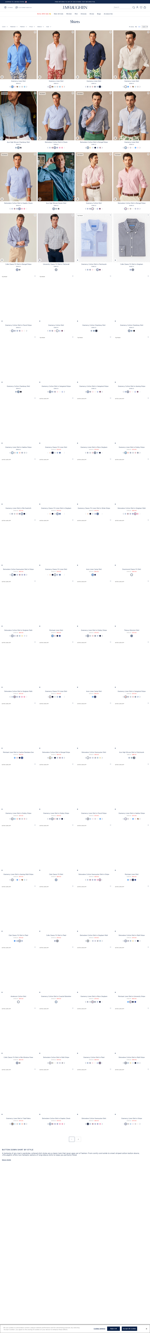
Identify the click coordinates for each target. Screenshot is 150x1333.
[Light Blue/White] (19, 87)
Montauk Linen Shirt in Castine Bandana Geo (18, 752)
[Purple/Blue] (128, 209)
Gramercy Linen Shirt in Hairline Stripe (18, 447)
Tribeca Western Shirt (131, 630)
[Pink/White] (128, 147)
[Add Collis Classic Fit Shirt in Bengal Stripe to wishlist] (35, 215)
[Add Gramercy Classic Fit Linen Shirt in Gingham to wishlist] (73, 459)
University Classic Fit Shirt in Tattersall (56, 264)
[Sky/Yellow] (90, 87)
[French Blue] (12, 87)
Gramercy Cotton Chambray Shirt (94, 325)
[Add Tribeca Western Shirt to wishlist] (148, 581)
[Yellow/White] (90, 147)
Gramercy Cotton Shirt (94, 203)
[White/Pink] (59, 147)
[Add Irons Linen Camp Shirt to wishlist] (110, 520)
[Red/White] (62, 87)
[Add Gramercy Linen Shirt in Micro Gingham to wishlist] (110, 398)
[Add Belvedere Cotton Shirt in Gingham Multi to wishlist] (148, 459)
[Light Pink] (50, 453)
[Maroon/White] (55, 636)
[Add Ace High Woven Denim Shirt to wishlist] (73, 154)
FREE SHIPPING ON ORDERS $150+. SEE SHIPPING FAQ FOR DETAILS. (75, 1)
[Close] (146, 1329)
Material (12, 26)
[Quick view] (2, 77)
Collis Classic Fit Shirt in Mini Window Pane (18, 1057)
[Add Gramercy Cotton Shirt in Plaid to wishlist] (110, 1008)
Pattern (22, 26)
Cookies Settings (99, 1328)
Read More (6, 1160)
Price (31, 26)
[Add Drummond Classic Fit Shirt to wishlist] (148, 520)
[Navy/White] (87, 87)
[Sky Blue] (125, 147)
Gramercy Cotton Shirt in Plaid (93, 1057)
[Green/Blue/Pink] (57, 941)
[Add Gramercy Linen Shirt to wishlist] (35, 32)
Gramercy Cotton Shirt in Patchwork (94, 264)
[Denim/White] (15, 331)
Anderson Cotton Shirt (18, 996)
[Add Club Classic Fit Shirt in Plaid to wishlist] (35, 886)
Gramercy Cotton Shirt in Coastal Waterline (56, 996)
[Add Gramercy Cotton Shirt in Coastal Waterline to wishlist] (73, 947)
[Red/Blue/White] (52, 147)
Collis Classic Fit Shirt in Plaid (56, 935)
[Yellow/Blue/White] (22, 941)
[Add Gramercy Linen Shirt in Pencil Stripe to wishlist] (110, 764)
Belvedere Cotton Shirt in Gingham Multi (132, 508)
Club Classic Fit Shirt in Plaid (18, 935)
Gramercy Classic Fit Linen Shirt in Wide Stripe (94, 508)
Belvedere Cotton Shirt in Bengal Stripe (94, 142)
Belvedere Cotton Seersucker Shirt (94, 752)
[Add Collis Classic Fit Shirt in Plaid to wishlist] (73, 886)
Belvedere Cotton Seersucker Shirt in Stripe (18, 569)
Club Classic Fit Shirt (56, 874)
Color (4, 26)
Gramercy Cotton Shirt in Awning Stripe (131, 386)
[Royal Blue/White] (17, 270)
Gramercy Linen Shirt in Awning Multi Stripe (18, 874)
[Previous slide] (1, 54)
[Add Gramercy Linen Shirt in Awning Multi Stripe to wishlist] (35, 825)
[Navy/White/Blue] (60, 636)
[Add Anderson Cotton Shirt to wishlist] (35, 947)
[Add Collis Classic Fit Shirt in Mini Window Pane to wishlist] (35, 1008)
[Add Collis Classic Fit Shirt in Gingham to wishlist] (148, 215)
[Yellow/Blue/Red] (21, 147)
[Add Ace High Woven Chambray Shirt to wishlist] (35, 93)
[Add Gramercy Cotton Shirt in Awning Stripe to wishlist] (148, 337)
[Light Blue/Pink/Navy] (55, 941)
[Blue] (14, 941)
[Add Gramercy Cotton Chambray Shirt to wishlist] (110, 276)
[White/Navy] (22, 87)
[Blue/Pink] (125, 1124)
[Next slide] (35, 54)
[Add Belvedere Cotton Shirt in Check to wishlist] (73, 93)
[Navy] (100, 87)
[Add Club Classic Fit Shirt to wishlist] (73, 825)
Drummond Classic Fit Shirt (131, 569)
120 (139, 26)
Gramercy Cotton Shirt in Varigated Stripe (56, 386)
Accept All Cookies (129, 1328)
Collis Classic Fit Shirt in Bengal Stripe (18, 264)
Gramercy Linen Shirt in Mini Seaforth (18, 508)
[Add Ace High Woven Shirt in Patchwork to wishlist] (148, 703)
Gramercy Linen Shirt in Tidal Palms (18, 1118)
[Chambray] (94, 331)
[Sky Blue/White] (24, 87)
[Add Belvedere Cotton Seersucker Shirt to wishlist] (110, 703)
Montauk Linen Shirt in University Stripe (131, 996)
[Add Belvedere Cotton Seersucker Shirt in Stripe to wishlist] (35, 520)
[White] (125, 87)
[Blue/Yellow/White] (17, 636)
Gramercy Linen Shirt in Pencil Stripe (94, 813)
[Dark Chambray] (96, 331)
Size (47, 26)
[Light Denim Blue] (18, 147)
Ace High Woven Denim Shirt (56, 203)
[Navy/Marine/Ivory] (56, 270)
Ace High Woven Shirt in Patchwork (131, 752)
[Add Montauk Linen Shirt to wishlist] (73, 581)
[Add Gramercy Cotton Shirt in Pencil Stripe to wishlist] (35, 276)
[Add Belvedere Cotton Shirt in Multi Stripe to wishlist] (148, 886)
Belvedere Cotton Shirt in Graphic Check (18, 203)
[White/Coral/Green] (17, 87)
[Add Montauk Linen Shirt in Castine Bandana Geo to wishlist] (35, 703)
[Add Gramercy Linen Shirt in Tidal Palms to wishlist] (35, 1069)
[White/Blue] (93, 147)
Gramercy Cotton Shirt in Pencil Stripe (18, 325)
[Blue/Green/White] (130, 209)
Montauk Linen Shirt (56, 630)
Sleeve (39, 26)
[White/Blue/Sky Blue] (130, 147)
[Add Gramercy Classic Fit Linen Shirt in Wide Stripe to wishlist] (110, 459)
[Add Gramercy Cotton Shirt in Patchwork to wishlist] (110, 215)
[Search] (133, 7)
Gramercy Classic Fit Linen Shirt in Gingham (56, 508)
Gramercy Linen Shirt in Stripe (131, 1118)
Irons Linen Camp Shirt (94, 569)
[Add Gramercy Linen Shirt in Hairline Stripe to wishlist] (35, 398)
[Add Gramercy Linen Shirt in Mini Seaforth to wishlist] (35, 459)
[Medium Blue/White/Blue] (135, 209)
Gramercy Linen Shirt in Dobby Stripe (132, 447)
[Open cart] (144, 7)
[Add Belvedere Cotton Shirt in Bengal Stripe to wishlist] (110, 93)
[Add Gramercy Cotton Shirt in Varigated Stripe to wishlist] (73, 337)
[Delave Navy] (131, 636)
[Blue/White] (95, 87)
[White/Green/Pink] (19, 941)
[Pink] (15, 87)
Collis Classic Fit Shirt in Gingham (131, 264)
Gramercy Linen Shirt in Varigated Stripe (132, 691)
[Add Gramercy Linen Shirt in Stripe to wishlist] (148, 1069)
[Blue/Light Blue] (97, 209)
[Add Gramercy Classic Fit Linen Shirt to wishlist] (73, 398)
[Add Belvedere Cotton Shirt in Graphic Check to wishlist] (35, 154)
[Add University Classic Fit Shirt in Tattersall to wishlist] (73, 215)
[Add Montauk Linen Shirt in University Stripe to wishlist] (148, 947)
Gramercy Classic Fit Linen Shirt (56, 447)
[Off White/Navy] (97, 87)
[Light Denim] (16, 147)
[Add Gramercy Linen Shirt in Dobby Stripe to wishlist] (148, 398)
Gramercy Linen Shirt (18, 81)
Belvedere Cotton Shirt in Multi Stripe (132, 935)
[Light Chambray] (91, 331)
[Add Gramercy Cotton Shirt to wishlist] (110, 154)
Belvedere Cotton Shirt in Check (56, 142)
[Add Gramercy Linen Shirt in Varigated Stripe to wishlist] (148, 642)
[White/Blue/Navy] (17, 941)
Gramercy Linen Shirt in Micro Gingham (94, 447)
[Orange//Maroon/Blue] (138, 209)
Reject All (113, 1328)
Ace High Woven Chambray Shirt (18, 142)
